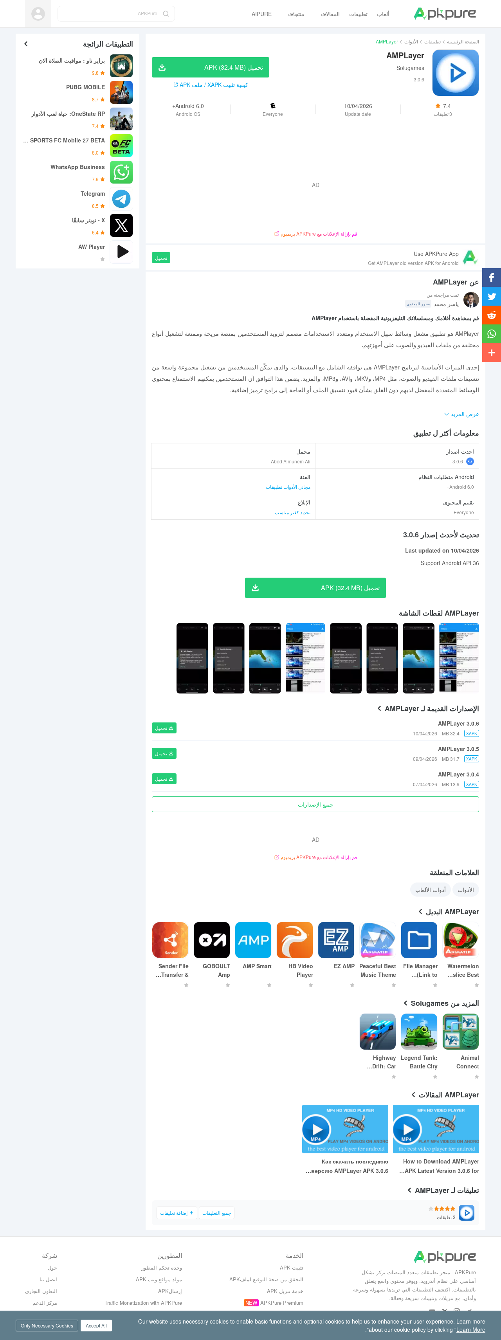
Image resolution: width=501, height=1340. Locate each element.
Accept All (96, 1325)
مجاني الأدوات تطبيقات (288, 486)
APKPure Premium (281, 1302)
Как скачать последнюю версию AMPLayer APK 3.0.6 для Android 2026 (349, 1166)
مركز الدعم (44, 1302)
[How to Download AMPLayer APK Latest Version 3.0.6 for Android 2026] (436, 1129)
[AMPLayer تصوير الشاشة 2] (382, 658)
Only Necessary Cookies (47, 1325)
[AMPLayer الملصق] (459, 658)
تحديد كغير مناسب (292, 512)
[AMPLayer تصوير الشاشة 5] (265, 658)
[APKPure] (445, 13)
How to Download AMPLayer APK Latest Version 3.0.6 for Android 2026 (441, 1166)
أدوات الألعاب (430, 889)
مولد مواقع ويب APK (159, 1279)
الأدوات (411, 41)
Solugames (410, 68)
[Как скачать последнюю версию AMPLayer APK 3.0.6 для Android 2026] (345, 1129)
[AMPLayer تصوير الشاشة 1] (418, 658)
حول (52, 1267)
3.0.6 (457, 461)
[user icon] (38, 14)
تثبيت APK (291, 1267)
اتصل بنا (48, 1279)
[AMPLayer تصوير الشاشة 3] (346, 658)
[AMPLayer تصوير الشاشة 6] (229, 658)
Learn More (470, 1329)
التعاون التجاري (41, 1291)
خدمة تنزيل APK (285, 1291)
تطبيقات (432, 41)
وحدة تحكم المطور (161, 1267)
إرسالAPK (170, 1291)
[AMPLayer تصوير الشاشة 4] (306, 658)
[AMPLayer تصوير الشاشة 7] (192, 658)
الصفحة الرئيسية (463, 41)
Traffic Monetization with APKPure (143, 1302)
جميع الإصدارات (315, 804)
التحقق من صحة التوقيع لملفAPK (266, 1279)
